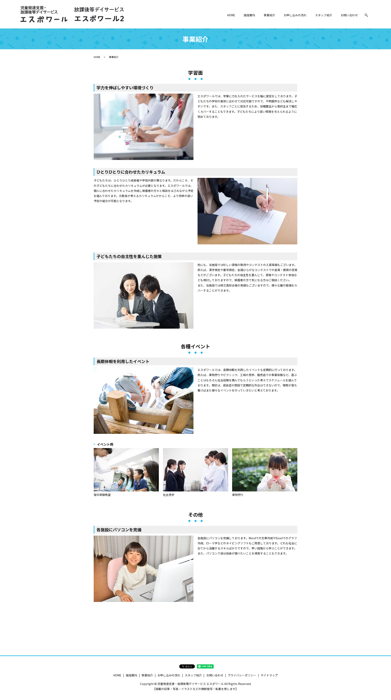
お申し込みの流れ (295, 15)
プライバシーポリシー (242, 675)
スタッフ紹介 (323, 15)
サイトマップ (269, 675)
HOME (231, 15)
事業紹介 (269, 15)
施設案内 (249, 15)
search (366, 15)
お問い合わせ (349, 15)
